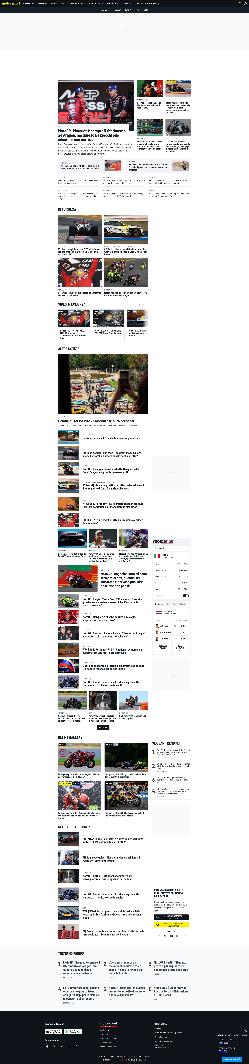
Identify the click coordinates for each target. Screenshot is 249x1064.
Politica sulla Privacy (140, 1056)
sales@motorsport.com (164, 1041)
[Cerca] (240, 3)
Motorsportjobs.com (108, 1038)
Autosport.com (106, 1042)
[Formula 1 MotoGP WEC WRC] (171, 548)
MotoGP (42, 3)
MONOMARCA (112, 3)
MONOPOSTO (76, 3)
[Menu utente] (245, 3)
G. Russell (164, 638)
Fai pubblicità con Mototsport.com (169, 1033)
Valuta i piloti (163, 646)
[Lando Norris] (157, 626)
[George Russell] (157, 639)
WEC (53, 3)
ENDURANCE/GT (94, 3)
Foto (137, 10)
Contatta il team (161, 1037)
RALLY (127, 3)
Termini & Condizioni (106, 1056)
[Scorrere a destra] (145, 304)
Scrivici (158, 1028)
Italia (165, 555)
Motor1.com (104, 1034)
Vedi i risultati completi (180, 647)
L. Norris (164, 626)
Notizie (128, 10)
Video (146, 10)
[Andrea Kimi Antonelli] (157, 632)
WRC (63, 3)
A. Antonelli (165, 632)
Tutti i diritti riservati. (137, 1060)
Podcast (117, 10)
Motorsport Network (118, 1060)
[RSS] (184, 936)
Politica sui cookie (123, 1056)
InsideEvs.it (104, 1030)
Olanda (168, 611)
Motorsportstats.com (108, 1047)
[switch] (185, 596)
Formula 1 (28, 3)
